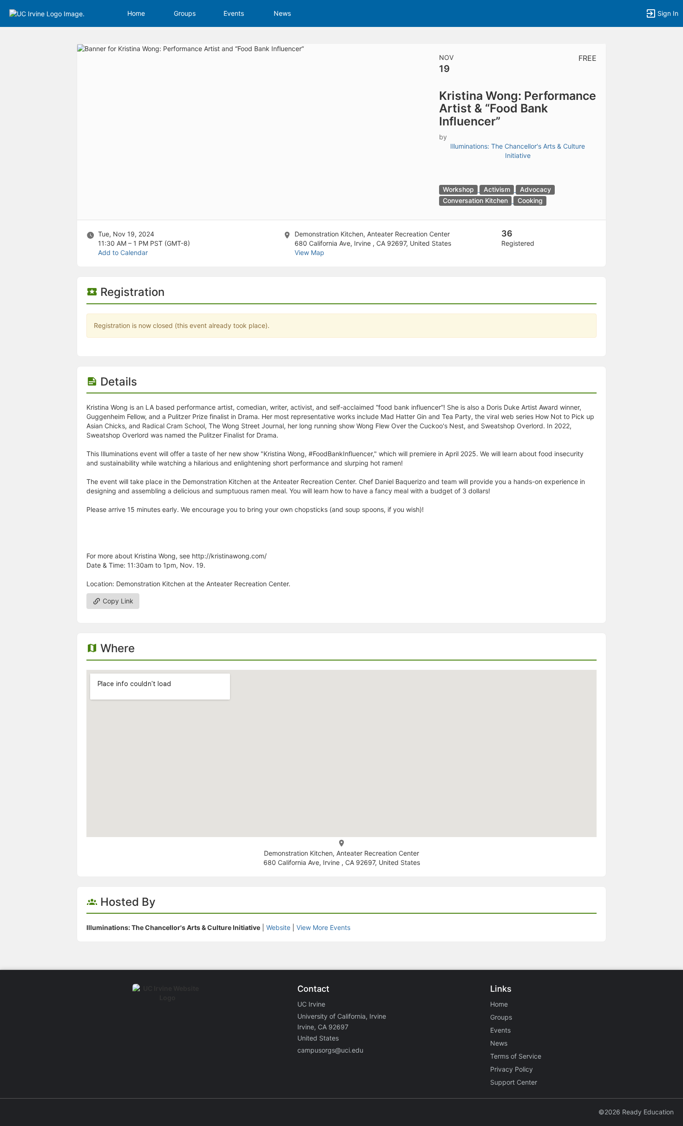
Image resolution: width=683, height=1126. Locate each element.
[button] (47, 13)
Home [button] (136, 13)
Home (499, 1004)
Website (278, 927)
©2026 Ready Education (636, 1112)
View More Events (323, 927)
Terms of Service (515, 1056)
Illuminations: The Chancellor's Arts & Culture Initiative (517, 150)
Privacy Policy (511, 1069)
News (282, 13)
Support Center (513, 1082)
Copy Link (117, 601)
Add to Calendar (123, 252)
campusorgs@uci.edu (330, 1050)
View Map (309, 252)
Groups (185, 13)
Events (233, 13)
